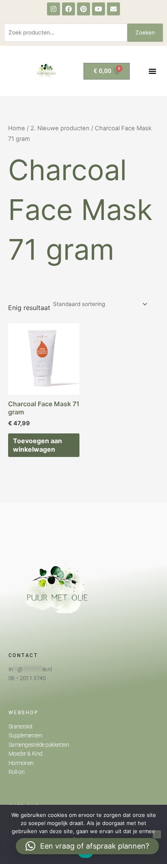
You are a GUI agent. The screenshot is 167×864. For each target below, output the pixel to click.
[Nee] (157, 834)
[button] (152, 71)
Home (16, 128)
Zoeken (145, 32)
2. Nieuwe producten (60, 128)
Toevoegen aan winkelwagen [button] (37, 445)
